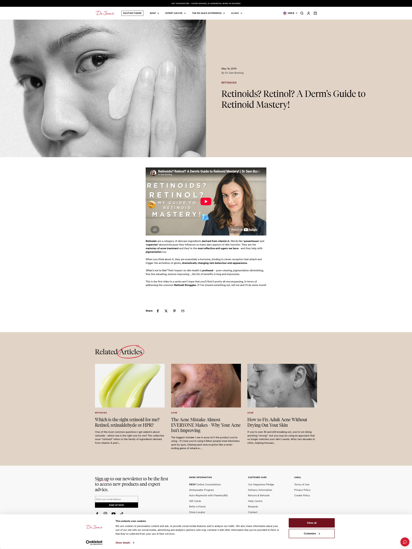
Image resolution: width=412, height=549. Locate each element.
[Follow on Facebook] (97, 514)
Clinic (235, 13)
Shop (153, 13)
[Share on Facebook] (157, 311)
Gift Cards (195, 501)
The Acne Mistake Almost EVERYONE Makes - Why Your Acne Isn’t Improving (206, 425)
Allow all (312, 522)
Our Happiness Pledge (261, 484)
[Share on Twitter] (166, 311)
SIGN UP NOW (116, 505)
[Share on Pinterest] (174, 311)
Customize (310, 533)
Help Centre (255, 501)
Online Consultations (205, 484)
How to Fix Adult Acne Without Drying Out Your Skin (277, 422)
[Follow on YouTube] (113, 514)
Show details (123, 542)
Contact (253, 512)
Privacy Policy (302, 489)
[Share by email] (183, 311)
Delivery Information (260, 489)
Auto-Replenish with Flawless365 (208, 495)
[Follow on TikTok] (122, 514)
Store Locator (197, 512)
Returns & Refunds (259, 495)
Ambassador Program (201, 489)
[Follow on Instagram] (105, 514)
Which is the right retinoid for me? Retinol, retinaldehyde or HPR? (127, 422)
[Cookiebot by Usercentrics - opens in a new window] (94, 542)
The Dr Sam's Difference (207, 13)
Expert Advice (174, 13)
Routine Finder (132, 13)
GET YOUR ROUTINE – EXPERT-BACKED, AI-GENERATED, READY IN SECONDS (206, 3)
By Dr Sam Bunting (232, 72)
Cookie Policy (302, 495)
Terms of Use (301, 484)
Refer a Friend (197, 506)
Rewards (253, 506)
